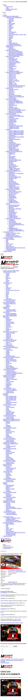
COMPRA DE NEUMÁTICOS (16, 87)
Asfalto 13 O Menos (10, 332)
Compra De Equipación (11, 374)
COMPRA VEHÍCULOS (14, 168)
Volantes (8, 352)
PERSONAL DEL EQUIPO (12, 50)
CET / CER (8, 245)
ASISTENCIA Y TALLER (9, 501)
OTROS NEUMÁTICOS (8, 346)
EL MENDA (3, 608)
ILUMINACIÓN (12, 68)
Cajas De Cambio (10, 321)
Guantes (8, 362)
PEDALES (11, 93)
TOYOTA (11, 35)
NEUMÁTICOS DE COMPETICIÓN (14, 72)
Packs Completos (9, 358)
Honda (7, 293)
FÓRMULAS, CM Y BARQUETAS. (14, 151)
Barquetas (8, 421)
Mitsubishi (8, 278)
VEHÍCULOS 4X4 (7, 465)
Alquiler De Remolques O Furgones (14, 508)
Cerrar (5, 5)
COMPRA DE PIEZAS (14, 71)
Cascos (7, 364)
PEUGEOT (11, 18)
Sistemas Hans (9, 365)
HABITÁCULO (9, 88)
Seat (7, 285)
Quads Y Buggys (9, 469)
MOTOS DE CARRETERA (15, 208)
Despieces (8, 493)
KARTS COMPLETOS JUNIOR (16, 133)
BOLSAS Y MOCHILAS (14, 108)
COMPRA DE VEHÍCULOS (15, 229)
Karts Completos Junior (11, 398)
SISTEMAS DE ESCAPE (14, 62)
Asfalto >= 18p (9, 339)
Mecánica (8, 429)
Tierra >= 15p (9, 343)
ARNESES (11, 90)
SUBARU (11, 24)
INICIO (5, 15)
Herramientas (9, 510)
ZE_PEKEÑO (4, 592)
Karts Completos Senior (11, 399)
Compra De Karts (10, 416)
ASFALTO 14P (12, 74)
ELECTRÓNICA (12, 60)
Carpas (7, 509)
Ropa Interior (9, 363)
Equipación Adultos (10, 412)
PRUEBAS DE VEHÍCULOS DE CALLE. (15, 247)
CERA (7, 242)
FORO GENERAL (10, 239)
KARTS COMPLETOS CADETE (16, 132)
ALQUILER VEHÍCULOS (9, 302)
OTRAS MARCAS (13, 43)
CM (9, 155)
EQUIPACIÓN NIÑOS (14, 145)
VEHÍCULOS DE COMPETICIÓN (14, 17)
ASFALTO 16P (12, 77)
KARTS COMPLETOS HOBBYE (16, 136)
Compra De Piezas (10, 370)
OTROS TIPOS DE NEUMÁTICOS (17, 85)
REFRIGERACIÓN (13, 58)
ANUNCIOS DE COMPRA (9, 300)
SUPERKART (12, 135)
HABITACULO (6, 348)
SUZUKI (11, 37)
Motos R (8, 487)
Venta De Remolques (10, 507)
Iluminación (8, 329)
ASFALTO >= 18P (13, 79)
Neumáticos (8, 387)
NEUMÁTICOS (12, 124)
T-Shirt (9, 582)
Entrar (7, 7)
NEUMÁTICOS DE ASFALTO (10, 331)
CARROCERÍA (12, 63)
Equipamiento (9, 494)
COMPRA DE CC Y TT (14, 186)
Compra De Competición (11, 390)
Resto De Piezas (9, 414)
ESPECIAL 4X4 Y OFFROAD (13, 189)
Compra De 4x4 (9, 480)
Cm (7, 424)
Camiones (8, 503)
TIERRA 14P (12, 82)
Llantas (7, 330)
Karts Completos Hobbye (11, 402)
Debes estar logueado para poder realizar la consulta (12, 622)
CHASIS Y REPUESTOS (14, 139)
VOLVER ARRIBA (5, 662)
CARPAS (11, 227)
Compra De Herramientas (11, 514)
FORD (10, 26)
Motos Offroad (9, 486)
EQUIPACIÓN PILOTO (14, 184)
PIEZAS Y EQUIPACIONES (9, 404)
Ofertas (7, 304)
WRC (7, 240)
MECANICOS (6, 312)
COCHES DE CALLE (8, 231)
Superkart (8, 401)
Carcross (8, 445)
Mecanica (8, 406)
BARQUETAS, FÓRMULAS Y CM (11, 419)
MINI (10, 39)
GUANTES (11, 104)
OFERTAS (11, 48)
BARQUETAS (12, 152)
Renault (7, 275)
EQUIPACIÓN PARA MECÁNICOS (17, 110)
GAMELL (3, 598)
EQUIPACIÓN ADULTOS (15, 144)
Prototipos (8, 425)
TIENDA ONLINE (7, 251)
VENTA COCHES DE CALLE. (13, 233)
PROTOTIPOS (12, 156)
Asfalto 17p (8, 337)
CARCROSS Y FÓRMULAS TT (13, 171)
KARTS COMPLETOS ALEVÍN (16, 130)
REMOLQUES (12, 147)
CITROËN (11, 20)
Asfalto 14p (8, 334)
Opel (7, 286)
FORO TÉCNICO (10, 246)
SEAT (10, 29)
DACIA (10, 40)
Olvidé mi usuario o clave (11, 9)
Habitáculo (8, 385)
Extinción (8, 354)
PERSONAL (6, 307)
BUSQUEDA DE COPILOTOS (16, 52)
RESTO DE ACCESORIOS (15, 95)
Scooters (8, 490)
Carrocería (8, 324)
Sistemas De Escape (10, 323)
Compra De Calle (10, 391)
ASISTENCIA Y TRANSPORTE (13, 218)
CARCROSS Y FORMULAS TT (10, 443)
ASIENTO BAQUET (13, 89)
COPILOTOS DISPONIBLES (15, 51)
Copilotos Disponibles (10, 309)
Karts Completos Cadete (11, 397)
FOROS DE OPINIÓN (8, 238)
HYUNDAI (11, 33)
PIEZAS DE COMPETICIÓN (12, 56)
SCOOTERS (11, 210)
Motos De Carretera (10, 488)
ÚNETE (15, 646)
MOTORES (11, 57)
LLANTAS (11, 69)
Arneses (7, 351)
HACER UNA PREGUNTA (7, 591)
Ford (7, 279)
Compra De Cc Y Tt (10, 462)
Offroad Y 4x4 (9, 345)
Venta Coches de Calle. (8, 547)
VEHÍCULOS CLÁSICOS (9, 375)
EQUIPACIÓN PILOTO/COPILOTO (11, 357)
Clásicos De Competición (11, 379)
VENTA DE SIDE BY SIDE (15, 191)
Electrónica (8, 320)
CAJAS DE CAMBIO (14, 61)
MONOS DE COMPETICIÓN (15, 101)
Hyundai (8, 289)
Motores (8, 318)
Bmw (7, 276)
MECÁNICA (12, 157)
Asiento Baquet (9, 349)
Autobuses (8, 504)
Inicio (4, 544)
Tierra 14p (8, 342)
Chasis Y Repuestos (10, 407)
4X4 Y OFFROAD (7, 464)
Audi (7, 297)
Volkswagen (8, 287)
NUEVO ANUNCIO (5, 538)
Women (13, 582)
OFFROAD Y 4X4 (13, 84)
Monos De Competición (11, 359)
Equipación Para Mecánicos (12, 368)
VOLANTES (12, 91)
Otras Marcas (9, 298)
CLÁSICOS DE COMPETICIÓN (16, 116)
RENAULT (11, 21)
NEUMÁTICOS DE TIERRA (10, 340)
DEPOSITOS (12, 65)
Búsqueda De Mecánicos (11, 314)
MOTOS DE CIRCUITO (14, 205)
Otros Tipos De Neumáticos (12, 347)
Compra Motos (9, 498)
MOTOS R (11, 207)
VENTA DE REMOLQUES (15, 223)
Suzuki (7, 292)
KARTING (8, 129)
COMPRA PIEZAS (13, 217)
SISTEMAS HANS (13, 107)
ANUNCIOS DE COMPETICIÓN (11, 16)
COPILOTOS (6, 308)
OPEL (10, 30)
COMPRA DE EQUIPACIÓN (15, 112)
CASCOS (11, 106)
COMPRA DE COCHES (14, 44)
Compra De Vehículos (10, 513)
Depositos (8, 325)
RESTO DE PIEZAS (13, 146)
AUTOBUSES (12, 221)
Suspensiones (9, 326)
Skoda (7, 281)
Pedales (7, 353)
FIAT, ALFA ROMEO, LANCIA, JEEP (17, 34)
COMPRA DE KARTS (14, 149)
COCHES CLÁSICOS (11, 113)
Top (16, 582)
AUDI (10, 41)
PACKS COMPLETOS (14, 100)
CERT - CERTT (9, 244)
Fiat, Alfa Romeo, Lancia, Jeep (12, 290)
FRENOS (11, 67)
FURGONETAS (12, 222)
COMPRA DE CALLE (14, 127)
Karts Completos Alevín (11, 396)
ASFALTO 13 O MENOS (14, 73)
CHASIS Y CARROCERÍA (15, 160)
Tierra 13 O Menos (10, 341)
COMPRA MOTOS (13, 216)
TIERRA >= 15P (12, 83)
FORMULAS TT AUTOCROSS (16, 173)
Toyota (7, 291)
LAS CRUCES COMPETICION (15, 570)
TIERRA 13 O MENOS (14, 80)
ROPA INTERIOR (13, 105)
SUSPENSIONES (13, 66)
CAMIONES (11, 219)
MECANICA (12, 138)
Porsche (7, 280)
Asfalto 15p (8, 335)
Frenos (7, 328)
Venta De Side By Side (11, 468)
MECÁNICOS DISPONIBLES (16, 54)
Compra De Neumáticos (11, 371)
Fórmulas (8, 423)
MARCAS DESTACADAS (9, 272)
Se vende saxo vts (7, 548)
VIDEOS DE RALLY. (11, 249)
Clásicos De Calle (10, 378)
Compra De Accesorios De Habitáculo (14, 373)
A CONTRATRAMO (10, 250)
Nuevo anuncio (9, 6)
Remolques (8, 403)
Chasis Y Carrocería (10, 431)
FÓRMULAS (12, 154)
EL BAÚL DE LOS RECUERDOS (14, 236)
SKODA (11, 28)
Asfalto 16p (8, 336)
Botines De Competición (11, 360)
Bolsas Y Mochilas (10, 367)
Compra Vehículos (10, 440)
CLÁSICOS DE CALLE (14, 115)
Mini (7, 295)
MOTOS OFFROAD (13, 206)
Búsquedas (8, 306)
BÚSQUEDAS (12, 49)
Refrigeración (9, 319)
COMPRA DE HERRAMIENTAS (16, 230)
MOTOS (8, 203)
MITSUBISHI (12, 23)
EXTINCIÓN (12, 94)
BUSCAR (16, 266)
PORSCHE (11, 27)
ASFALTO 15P (12, 76)
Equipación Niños (10, 413)
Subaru (7, 284)
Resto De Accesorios (10, 356)
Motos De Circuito (10, 485)
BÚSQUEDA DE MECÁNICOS (16, 55)
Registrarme (8, 10)
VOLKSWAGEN (12, 32)
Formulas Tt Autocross (11, 446)
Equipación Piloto (10, 459)
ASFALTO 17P (12, 78)
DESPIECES (11, 211)
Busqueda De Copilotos (11, 311)
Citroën (7, 274)
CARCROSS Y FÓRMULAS (9, 442)
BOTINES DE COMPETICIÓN (16, 102)
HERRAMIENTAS (13, 228)
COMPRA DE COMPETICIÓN (16, 125)
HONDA (11, 38)
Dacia (7, 296)
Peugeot (7, 273)
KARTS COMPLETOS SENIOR (16, 134)
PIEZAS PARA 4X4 (7, 471)
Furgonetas (8, 505)
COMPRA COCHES (10, 234)
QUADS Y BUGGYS (13, 192)
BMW (10, 22)
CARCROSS (12, 172)
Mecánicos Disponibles (11, 313)
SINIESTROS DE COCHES (12, 235)
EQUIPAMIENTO (13, 212)
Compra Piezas (9, 499)
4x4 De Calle (9, 470)
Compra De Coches (10, 301)
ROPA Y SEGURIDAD (11, 99)
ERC (7, 241)
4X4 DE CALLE (12, 194)
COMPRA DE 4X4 (13, 201)
